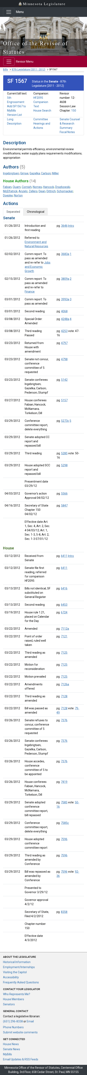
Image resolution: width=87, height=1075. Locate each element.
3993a (65, 299)
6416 (64, 588)
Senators (9, 1004)
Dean (42, 191)
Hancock (48, 187)
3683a (65, 254)
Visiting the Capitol (15, 972)
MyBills (7, 1054)
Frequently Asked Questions (21, 982)
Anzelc (23, 191)
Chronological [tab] (35, 211)
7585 (64, 802)
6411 (64, 556)
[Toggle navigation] (8, 12)
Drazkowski (62, 187)
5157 (64, 400)
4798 (64, 359)
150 (73, 110)
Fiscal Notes (67, 132)
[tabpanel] (43, 580)
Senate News (11, 1049)
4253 (64, 331)
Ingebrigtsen (11, 173)
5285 (64, 453)
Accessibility (11, 977)
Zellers (33, 191)
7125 (64, 652)
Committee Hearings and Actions (41, 123)
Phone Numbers (13, 1027)
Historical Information (17, 962)
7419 (64, 781)
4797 (64, 343)
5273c (65, 420)
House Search (42, 110)
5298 (64, 465)
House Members (13, 999)
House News (11, 1044)
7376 (64, 720)
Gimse (24, 173)
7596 (64, 839)
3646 (64, 225)
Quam (17, 187)
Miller (55, 173)
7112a (65, 628)
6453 (64, 604)
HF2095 (38, 97)
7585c (65, 822)
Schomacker (65, 191)
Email (30, 1021)
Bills (5, 69)
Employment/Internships (19, 967)
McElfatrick (10, 191)
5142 (64, 379)
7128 (64, 696)
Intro (71, 225)
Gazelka (35, 173)
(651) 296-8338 (13, 1021)
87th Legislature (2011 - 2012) (28, 69)
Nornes (37, 187)
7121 (64, 636)
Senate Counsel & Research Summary (70, 123)
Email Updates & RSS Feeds (20, 1059)
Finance (30, 291)
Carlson (46, 173)
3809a (65, 278)
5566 (64, 493)
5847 (64, 505)
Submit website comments (20, 1032)
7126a (65, 684)
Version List (14, 114)
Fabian (7, 187)
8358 (64, 911)
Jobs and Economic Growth (37, 267)
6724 (64, 612)
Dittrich (51, 191)
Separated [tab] (13, 211)
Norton (18, 195)
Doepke (8, 195)
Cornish (27, 187)
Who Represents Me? (16, 994)
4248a (65, 319)
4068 (64, 311)
